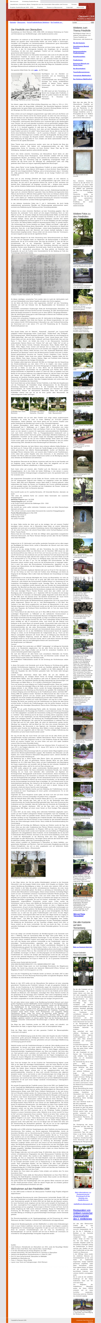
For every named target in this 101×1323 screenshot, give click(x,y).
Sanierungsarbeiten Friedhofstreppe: (79, 52)
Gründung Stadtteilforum (30, 1)
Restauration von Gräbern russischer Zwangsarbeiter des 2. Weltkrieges (83, 1214)
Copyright (69, 7)
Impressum (80, 7)
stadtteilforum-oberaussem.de (83, 1204)
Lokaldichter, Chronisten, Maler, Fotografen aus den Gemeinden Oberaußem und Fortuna (39, 4)
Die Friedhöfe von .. (57, 22)
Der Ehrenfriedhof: (79, 68)
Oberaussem (14, 1)
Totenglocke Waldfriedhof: (82, 75)
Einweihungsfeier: (79, 56)
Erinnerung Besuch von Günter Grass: (81, 64)
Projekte (40, 7)
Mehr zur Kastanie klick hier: (82, 947)
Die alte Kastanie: (79, 43)
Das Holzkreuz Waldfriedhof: (82, 79)
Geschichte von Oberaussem (86, 19)
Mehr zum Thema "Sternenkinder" (79, 915)
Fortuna (74, 4)
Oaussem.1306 (86, 16)
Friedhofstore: (78, 60)
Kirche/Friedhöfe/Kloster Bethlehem (38, 22)
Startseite (13, 22)
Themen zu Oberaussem (54, 7)
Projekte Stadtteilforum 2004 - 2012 (21, 7)
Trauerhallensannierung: (81, 72)
